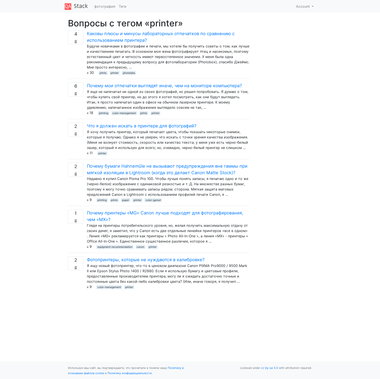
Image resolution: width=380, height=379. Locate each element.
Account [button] (303, 6)
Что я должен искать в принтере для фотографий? (141, 126)
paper (125, 200)
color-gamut (153, 200)
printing (103, 113)
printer (115, 72)
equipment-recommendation (114, 246)
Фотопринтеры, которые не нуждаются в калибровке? (146, 259)
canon (140, 246)
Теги (122, 6)
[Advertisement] (158, 320)
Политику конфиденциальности (130, 373)
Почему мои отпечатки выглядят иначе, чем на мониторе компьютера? (164, 85)
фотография (104, 6)
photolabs (129, 72)
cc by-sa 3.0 (269, 368)
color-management (124, 113)
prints (103, 72)
